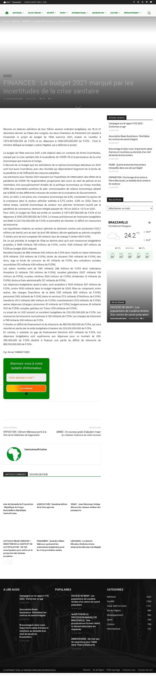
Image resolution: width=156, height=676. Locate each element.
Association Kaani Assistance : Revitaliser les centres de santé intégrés (129, 138)
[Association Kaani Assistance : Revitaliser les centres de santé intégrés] (10, 613)
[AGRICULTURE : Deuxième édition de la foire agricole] (52, 491)
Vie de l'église (117, 302)
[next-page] (10, 562)
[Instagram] (138, 2)
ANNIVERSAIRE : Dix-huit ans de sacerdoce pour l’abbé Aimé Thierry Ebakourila (85, 642)
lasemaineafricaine (15, 98)
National (16, 21)
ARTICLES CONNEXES (15, 474)
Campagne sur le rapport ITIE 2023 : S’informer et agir (126, 125)
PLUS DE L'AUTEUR (39, 474)
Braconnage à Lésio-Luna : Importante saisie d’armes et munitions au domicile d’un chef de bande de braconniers (130, 152)
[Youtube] (151, 2)
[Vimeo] (146, 2)
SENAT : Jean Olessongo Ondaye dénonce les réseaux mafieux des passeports (86, 507)
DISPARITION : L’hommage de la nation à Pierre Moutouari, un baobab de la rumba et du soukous (130, 180)
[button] (149, 12)
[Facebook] (134, 2)
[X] (142, 2)
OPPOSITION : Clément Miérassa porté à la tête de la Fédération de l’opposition (24, 433)
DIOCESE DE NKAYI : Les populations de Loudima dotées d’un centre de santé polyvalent (129, 311)
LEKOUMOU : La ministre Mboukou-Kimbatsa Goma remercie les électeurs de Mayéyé (86, 544)
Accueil (6, 21)
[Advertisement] (41, 45)
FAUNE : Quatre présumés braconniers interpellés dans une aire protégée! (127, 166)
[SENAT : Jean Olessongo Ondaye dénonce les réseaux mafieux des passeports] (86, 491)
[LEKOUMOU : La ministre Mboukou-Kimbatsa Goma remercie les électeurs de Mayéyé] (86, 528)
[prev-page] (5, 562)
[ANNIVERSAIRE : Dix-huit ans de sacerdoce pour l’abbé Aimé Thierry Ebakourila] (62, 642)
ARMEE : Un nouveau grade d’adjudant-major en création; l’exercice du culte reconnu (78, 433)
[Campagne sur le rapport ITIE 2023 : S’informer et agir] (10, 599)
